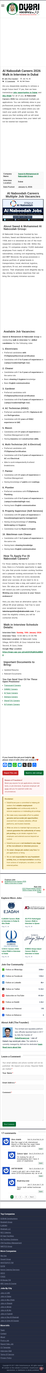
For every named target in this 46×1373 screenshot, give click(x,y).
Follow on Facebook (25, 976)
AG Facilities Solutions (9, 1239)
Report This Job (10, 773)
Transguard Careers (12, 685)
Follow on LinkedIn (25, 983)
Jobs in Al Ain (5, 1310)
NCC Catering (5, 1232)
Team (2, 1330)
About (2, 1337)
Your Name (7, 1073)
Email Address (9, 1083)
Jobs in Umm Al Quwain (9, 1321)
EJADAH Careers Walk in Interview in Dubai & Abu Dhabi (11, 921)
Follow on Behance (25, 1015)
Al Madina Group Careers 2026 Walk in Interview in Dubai (15, 881)
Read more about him (12, 1047)
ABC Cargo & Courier (8, 1284)
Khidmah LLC (5, 1229)
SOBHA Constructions (9, 1219)
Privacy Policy (6, 1358)
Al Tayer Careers (11, 693)
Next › (32, 1197)
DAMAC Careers (11, 689)
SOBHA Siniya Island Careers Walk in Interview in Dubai (33, 951)
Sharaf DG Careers (12, 700)
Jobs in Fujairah (6, 1314)
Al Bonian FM (5, 1280)
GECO (2, 1273)
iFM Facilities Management (11, 1243)
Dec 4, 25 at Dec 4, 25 (36, 1153)
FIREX (2, 1277)
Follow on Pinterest (25, 1009)
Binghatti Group (6, 1222)
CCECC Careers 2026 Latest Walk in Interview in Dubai (11, 951)
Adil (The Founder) (11, 79)
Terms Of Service (7, 1354)
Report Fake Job (6, 1344)
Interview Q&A (6, 1351)
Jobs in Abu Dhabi (7, 1300)
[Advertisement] (23, 44)
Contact (3, 1334)
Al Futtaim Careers (12, 704)
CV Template (5, 1347)
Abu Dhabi (7, 96)
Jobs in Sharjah (6, 1303)
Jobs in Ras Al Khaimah (9, 1317)
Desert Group (5, 1259)
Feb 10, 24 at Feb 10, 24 (35, 1139)
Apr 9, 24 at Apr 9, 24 (36, 1168)
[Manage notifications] (41, 1368)
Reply (40, 1149)
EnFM (2, 1266)
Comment (7, 1092)
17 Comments (10, 81)
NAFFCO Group (6, 1246)
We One (3, 1256)
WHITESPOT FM (6, 1263)
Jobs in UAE (5, 1293)
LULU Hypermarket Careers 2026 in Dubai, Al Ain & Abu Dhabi (31, 889)
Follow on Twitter (25, 989)
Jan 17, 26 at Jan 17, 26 (35, 1184)
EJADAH (3, 1226)
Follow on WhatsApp (25, 970)
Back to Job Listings (34, 773)
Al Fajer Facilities (7, 1236)
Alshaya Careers (11, 697)
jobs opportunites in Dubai (25, 92)
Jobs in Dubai (5, 1296)
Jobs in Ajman (5, 1307)
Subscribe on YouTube (25, 996)
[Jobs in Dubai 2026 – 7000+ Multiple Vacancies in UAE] (23, 8)
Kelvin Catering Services (10, 1270)
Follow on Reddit (25, 1002)
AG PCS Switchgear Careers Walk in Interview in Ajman (33, 921)
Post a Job (4, 1341)
